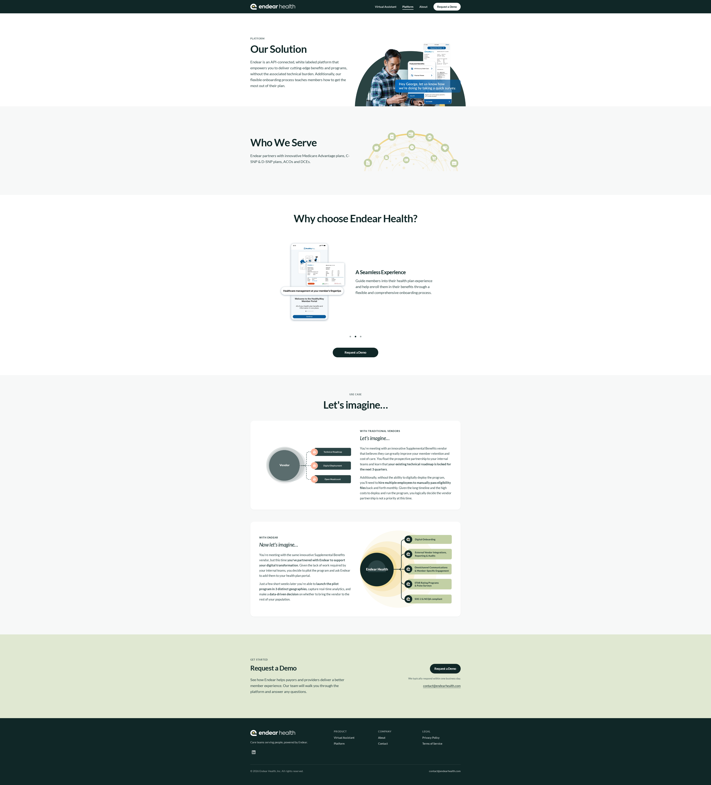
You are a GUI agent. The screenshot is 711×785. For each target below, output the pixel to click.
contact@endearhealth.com (442, 686)
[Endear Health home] (272, 7)
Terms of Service (432, 743)
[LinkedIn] (253, 752)
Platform (407, 6)
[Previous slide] (277, 286)
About (423, 6)
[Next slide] (434, 286)
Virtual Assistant (385, 6)
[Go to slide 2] (355, 336)
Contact (383, 743)
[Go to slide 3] (360, 336)
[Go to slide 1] (350, 336)
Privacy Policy (431, 737)
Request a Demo (447, 6)
